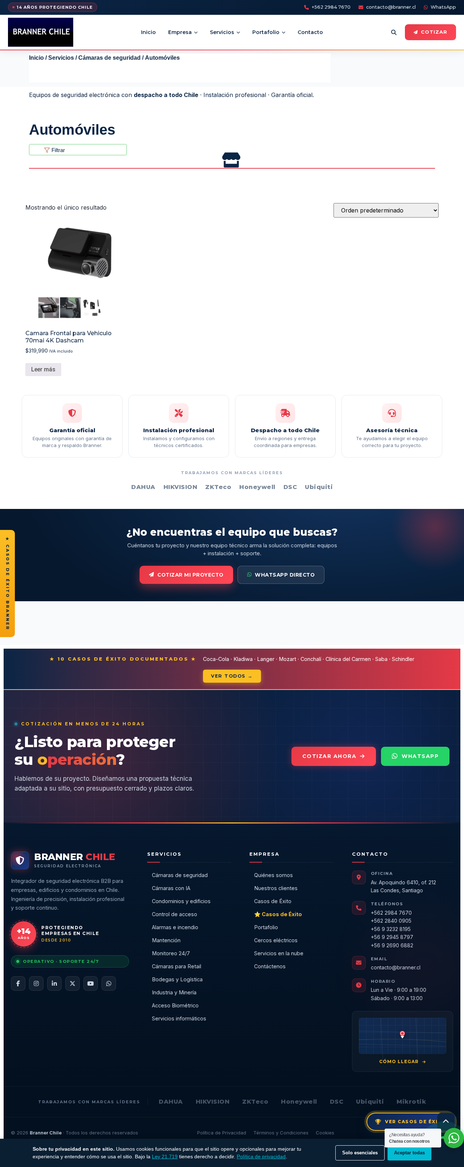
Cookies (325, 1133)
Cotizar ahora (329, 756)
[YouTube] (90, 983)
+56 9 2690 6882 (392, 945)
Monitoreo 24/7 (171, 953)
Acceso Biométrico (175, 1005)
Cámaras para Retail (176, 966)
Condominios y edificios (181, 901)
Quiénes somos (273, 875)
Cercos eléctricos (276, 940)
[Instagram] (36, 983)
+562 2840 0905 (391, 921)
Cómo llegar (399, 1061)
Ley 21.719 (165, 1156)
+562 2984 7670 (331, 7)
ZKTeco (255, 1101)
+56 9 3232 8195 (391, 929)
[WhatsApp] (109, 983)
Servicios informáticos (179, 1018)
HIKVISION (213, 1101)
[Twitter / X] (72, 983)
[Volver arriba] (446, 1122)
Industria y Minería (174, 992)
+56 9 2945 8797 (392, 937)
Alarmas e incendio (175, 927)
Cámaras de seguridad (109, 58)
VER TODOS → (232, 676)
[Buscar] (393, 32)
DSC (337, 1101)
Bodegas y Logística (177, 979)
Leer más (43, 369)
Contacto (310, 32)
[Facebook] (18, 983)
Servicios (222, 32)
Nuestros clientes (276, 888)
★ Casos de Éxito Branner (7, 583)
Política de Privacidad (221, 1133)
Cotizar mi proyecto (190, 575)
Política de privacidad (261, 1156)
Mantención (166, 940)
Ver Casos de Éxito (415, 1121)
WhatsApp (443, 7)
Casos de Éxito (272, 901)
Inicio (148, 32)
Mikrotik (411, 1101)
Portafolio (265, 32)
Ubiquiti (370, 1101)
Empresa (180, 32)
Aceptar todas (409, 1152)
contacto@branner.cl (391, 7)
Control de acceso (174, 914)
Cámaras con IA (171, 888)
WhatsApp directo (285, 575)
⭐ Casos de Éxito (278, 914)
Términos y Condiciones (280, 1133)
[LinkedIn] (54, 983)
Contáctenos (270, 966)
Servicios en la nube (278, 953)
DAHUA (171, 1101)
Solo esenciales (360, 1152)
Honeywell (299, 1101)
